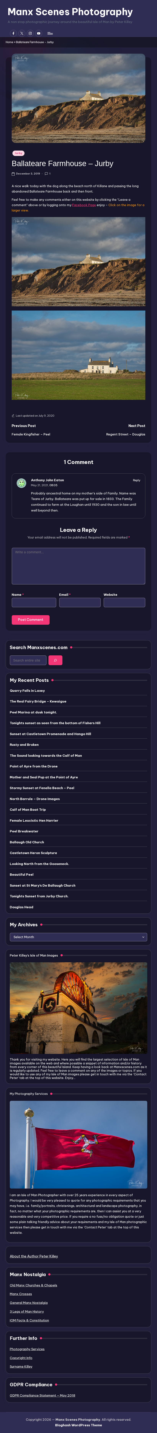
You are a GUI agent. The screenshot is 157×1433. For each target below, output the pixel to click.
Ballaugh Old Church (27, 842)
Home (9, 42)
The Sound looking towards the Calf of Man (46, 755)
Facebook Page (84, 205)
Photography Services (27, 1349)
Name (18, 595)
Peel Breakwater (24, 831)
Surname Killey (21, 1366)
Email (65, 595)
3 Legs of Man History (27, 1311)
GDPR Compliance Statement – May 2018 (42, 1395)
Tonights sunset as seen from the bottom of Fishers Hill (55, 723)
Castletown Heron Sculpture (33, 853)
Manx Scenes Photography (70, 12)
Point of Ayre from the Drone (34, 766)
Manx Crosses (21, 1294)
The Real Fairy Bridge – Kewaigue (38, 701)
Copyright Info (21, 1358)
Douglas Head (21, 907)
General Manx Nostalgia (29, 1303)
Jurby (18, 153)
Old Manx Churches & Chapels (33, 1285)
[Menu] (49, 33)
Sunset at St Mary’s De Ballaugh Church (42, 885)
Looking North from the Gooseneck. (39, 864)
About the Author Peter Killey (34, 1256)
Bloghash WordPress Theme (78, 1425)
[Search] (55, 660)
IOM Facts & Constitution (29, 1320)
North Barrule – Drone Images (35, 799)
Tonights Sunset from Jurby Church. (39, 896)
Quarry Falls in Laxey (27, 691)
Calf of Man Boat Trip (28, 809)
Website (110, 595)
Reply (136, 480)
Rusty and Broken (24, 745)
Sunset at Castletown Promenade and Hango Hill (50, 734)
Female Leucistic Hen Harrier (34, 820)
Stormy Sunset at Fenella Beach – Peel (42, 788)
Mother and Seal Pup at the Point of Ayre (44, 777)
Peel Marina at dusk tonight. (33, 712)
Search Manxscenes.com (39, 647)
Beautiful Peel (22, 874)
